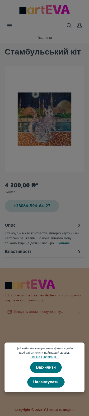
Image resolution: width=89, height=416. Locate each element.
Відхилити (46, 367)
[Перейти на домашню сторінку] (44, 9)
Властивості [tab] (18, 251)
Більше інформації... (44, 357)
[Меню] (9, 25)
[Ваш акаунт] (79, 25)
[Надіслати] (79, 311)
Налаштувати (46, 382)
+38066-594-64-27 (32, 205)
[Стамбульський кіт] (44, 119)
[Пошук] (69, 25)
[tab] (43, 233)
